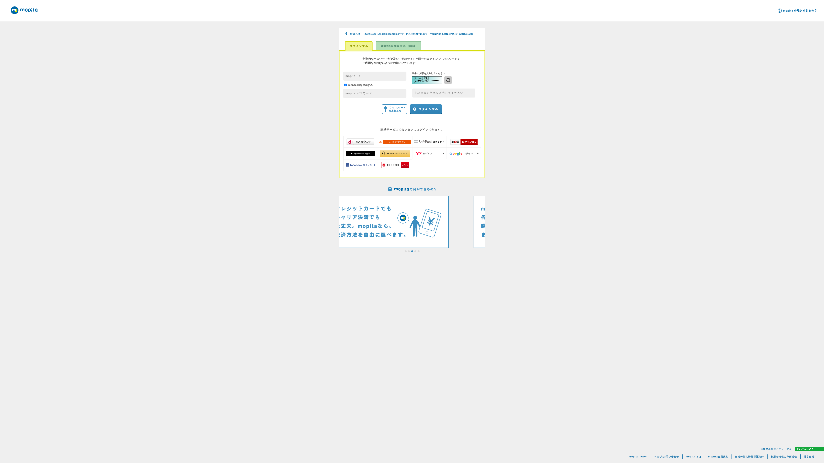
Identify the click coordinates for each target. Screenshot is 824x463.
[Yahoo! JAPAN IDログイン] (429, 153)
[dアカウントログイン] (360, 142)
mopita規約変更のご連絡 (404, 34)
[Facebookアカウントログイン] (360, 165)
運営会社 (809, 456)
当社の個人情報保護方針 (749, 456)
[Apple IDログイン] (360, 153)
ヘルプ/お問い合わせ (666, 456)
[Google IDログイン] (464, 153)
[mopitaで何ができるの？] (797, 10)
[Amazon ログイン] (395, 153)
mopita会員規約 (718, 456)
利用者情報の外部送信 (784, 456)
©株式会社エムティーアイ (776, 449)
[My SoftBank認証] (429, 142)
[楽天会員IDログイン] (464, 142)
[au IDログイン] (395, 142)
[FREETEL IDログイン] (395, 165)
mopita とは (694, 456)
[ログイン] (358, 46)
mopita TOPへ (638, 456)
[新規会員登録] (398, 46)
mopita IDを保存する (360, 84)
